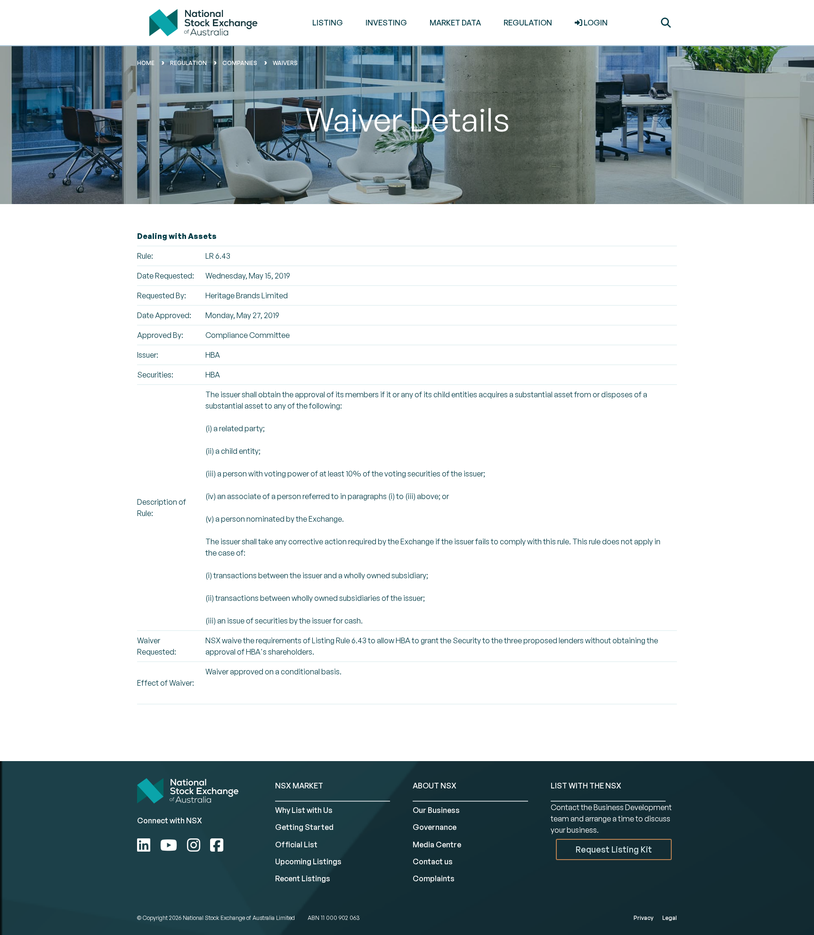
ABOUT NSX (434, 785)
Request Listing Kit (614, 849)
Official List (296, 844)
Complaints (434, 878)
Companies (239, 62)
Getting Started (304, 827)
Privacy (643, 917)
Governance (434, 827)
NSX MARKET (299, 785)
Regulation (188, 62)
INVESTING (386, 22)
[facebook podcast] (216, 845)
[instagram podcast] (195, 845)
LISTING (327, 22)
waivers (285, 62)
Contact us (433, 861)
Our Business (436, 810)
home (146, 62)
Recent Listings (302, 878)
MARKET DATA (455, 22)
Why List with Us (304, 810)
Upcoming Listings (308, 861)
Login (595, 22)
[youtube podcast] (170, 845)
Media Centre (437, 844)
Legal (669, 917)
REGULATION (528, 22)
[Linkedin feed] (145, 845)
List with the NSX (586, 785)
